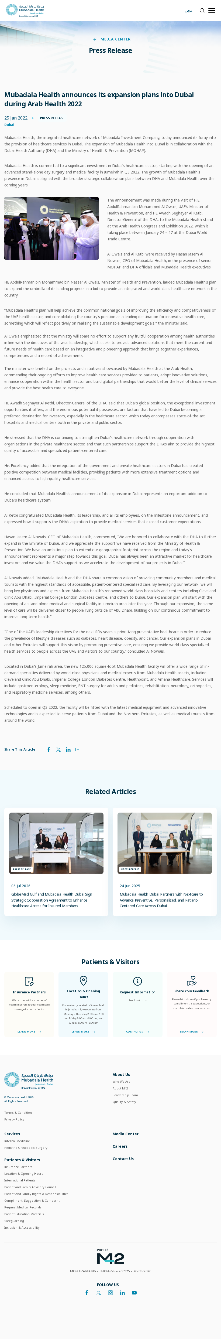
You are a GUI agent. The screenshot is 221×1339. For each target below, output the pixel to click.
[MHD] (28, 1080)
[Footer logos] (108, 1256)
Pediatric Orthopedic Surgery (25, 1148)
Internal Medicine (17, 1141)
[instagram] (110, 1293)
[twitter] (99, 1293)
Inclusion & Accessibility (22, 1227)
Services (12, 1133)
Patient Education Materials (24, 1214)
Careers (120, 1146)
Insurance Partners (18, 1167)
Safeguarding (14, 1221)
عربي (188, 10)
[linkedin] (122, 1293)
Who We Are (121, 1081)
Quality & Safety (124, 1102)
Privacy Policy (14, 1119)
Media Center (115, 39)
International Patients (20, 1180)
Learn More (26, 1032)
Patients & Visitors (22, 1159)
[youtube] (134, 1293)
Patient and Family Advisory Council (30, 1187)
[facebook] (87, 1293)
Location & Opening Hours (23, 1173)
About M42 (120, 1088)
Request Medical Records (23, 1207)
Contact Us (134, 1032)
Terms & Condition (18, 1112)
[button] (202, 10)
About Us (121, 1074)
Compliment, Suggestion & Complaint (32, 1200)
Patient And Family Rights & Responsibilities (36, 1194)
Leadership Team (125, 1095)
